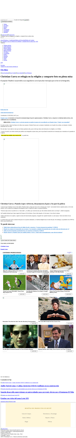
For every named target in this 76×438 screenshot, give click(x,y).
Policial (5, 27)
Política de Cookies (29, 40)
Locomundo (6, 29)
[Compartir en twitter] (12, 73)
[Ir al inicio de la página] (4, 374)
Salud (5, 58)
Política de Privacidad (20, 40)
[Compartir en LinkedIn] (19, 73)
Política (5, 54)
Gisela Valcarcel (7, 46)
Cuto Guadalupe (7, 49)
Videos (5, 24)
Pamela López (4, 249)
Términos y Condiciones (9, 40)
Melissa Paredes (7, 50)
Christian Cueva (5, 246)
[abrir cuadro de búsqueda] (26, 20)
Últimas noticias (7, 45)
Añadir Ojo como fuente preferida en (9, 66)
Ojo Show (6, 25)
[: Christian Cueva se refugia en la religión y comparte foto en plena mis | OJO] (19, 41)
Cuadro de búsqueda (19, 19)
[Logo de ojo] (4, 34)
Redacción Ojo (4, 109)
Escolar (5, 60)
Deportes (6, 32)
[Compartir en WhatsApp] (27, 73)
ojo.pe (2, 40)
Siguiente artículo (5, 401)
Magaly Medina (7, 48)
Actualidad (6, 31)
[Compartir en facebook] (5, 73)
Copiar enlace (13, 240)
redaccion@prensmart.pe (7, 112)
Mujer (5, 28)
